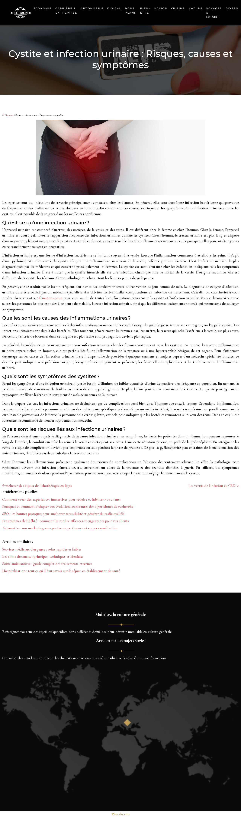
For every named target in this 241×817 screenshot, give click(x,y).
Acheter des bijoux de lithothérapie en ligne (39, 485)
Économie (43, 8)
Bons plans (130, 10)
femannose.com (50, 298)
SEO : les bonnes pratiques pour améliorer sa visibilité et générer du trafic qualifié (63, 513)
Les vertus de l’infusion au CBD (211, 485)
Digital (114, 8)
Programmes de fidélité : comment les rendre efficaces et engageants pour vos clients (65, 521)
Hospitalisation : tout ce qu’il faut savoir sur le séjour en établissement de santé (61, 571)
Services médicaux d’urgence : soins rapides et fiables (41, 549)
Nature (195, 8)
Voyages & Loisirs (214, 12)
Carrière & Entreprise (66, 10)
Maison (160, 8)
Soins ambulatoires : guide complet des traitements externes (47, 563)
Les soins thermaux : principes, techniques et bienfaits (42, 556)
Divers (232, 8)
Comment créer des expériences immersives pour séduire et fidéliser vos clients (61, 499)
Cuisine (178, 8)
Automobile (92, 8)
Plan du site (120, 814)
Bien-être (145, 10)
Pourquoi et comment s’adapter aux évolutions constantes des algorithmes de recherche (67, 506)
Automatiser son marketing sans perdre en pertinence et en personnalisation (60, 528)
